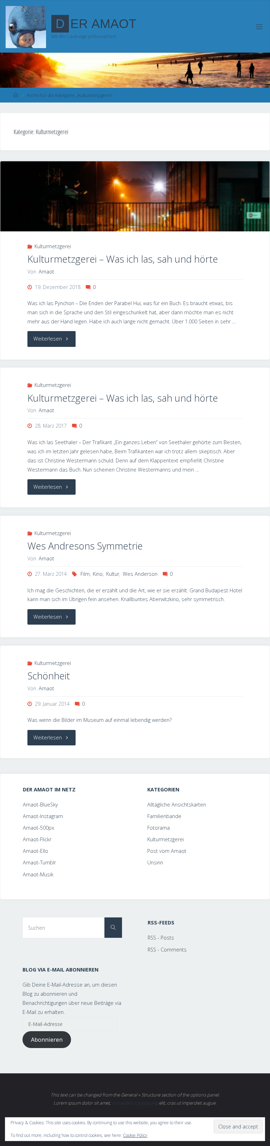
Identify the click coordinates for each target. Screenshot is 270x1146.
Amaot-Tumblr (39, 862)
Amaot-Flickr (37, 839)
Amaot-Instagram (43, 816)
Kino (98, 574)
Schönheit (48, 675)
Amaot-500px (38, 827)
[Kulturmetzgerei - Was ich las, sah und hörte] (135, 213)
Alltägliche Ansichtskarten (176, 804)
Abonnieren (47, 1039)
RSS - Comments (167, 949)
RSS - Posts (161, 937)
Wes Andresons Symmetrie (85, 545)
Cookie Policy (135, 1135)
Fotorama (158, 827)
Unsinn (155, 862)
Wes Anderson (140, 574)
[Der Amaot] (26, 26)
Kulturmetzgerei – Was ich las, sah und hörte (122, 258)
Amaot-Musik (38, 874)
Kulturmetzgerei (52, 246)
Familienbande (164, 816)
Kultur (112, 574)
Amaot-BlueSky (40, 804)
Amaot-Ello (35, 851)
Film (85, 574)
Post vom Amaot (166, 851)
